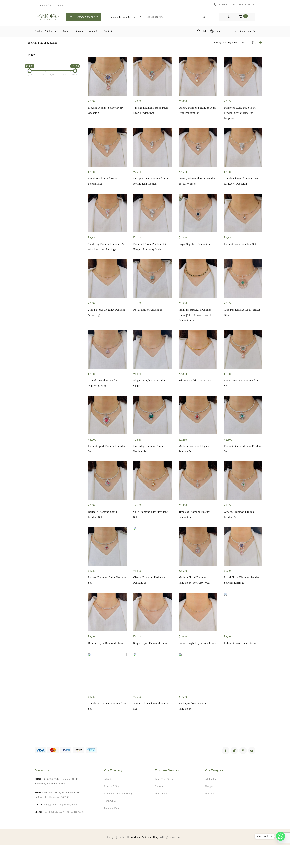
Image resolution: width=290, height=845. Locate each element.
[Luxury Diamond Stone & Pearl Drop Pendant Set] (198, 76)
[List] (254, 43)
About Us (109, 779)
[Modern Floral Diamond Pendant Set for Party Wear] (198, 546)
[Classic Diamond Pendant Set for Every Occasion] (243, 147)
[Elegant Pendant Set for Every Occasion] (107, 76)
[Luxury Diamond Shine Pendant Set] (107, 546)
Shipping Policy (112, 808)
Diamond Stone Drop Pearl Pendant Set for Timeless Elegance (240, 113)
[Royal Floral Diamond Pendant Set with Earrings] (243, 546)
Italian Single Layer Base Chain (197, 643)
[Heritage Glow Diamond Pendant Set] (198, 672)
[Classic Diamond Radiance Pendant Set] (152, 546)
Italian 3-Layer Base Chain (240, 643)
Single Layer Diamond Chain (150, 643)
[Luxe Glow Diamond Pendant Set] (243, 349)
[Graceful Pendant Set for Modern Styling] (107, 349)
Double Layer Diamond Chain (106, 643)
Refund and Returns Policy (118, 793)
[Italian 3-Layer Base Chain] (243, 612)
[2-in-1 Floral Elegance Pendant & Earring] (107, 278)
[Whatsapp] (280, 836)
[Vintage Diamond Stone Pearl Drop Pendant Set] (152, 76)
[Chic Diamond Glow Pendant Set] (152, 480)
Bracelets (210, 793)
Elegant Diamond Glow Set (240, 244)
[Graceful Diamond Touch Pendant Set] (243, 480)
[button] (124, 17)
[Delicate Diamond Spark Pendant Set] (107, 480)
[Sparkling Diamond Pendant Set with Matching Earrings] (107, 213)
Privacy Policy (111, 786)
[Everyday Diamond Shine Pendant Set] (152, 415)
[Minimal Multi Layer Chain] (198, 349)
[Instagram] (243, 750)
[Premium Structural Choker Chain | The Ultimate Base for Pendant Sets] (198, 278)
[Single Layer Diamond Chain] (152, 612)
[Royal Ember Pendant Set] (152, 278)
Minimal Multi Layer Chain (195, 380)
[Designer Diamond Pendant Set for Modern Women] (152, 147)
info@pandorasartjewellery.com (60, 804)
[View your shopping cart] (240, 17)
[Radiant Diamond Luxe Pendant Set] (243, 415)
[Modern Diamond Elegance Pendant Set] (198, 415)
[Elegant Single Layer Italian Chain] (152, 349)
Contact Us (160, 786)
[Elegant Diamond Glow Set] (243, 213)
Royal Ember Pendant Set (148, 309)
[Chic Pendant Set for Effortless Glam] (243, 278)
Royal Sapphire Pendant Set (195, 244)
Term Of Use (111, 800)
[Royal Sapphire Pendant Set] (198, 213)
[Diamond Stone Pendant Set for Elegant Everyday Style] (152, 213)
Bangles (209, 786)
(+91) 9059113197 (52, 811)
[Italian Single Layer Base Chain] (198, 612)
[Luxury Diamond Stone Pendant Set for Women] (198, 147)
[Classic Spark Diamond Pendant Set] (107, 672)
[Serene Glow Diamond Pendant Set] (152, 672)
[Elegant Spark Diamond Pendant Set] (107, 415)
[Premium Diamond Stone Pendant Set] (107, 147)
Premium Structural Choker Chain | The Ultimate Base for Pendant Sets (196, 315)
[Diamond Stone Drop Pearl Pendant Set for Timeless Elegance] (243, 76)
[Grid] (260, 43)
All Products (211, 779)
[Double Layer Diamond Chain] (107, 612)
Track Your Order (164, 779)
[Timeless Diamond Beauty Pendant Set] (198, 480)
